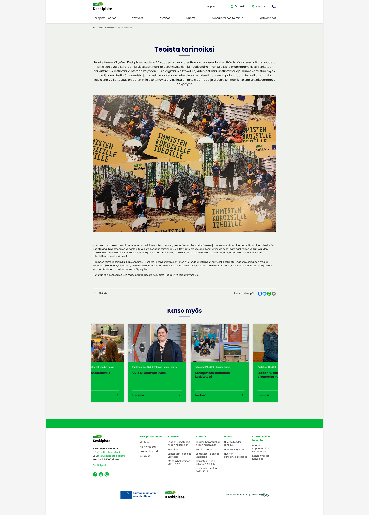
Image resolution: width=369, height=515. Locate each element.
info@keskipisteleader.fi (106, 452)
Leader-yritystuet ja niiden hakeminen (179, 444)
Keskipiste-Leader (104, 18)
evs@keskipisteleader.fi (111, 455)
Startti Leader (175, 449)
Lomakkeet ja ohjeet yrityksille (179, 455)
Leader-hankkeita (150, 451)
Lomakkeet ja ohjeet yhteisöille (207, 455)
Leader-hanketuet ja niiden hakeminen (208, 444)
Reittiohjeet (99, 465)
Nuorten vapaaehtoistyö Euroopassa (261, 448)
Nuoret (190, 18)
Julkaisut (145, 456)
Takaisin (102, 293)
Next (286, 363)
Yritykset (137, 18)
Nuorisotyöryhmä (234, 449)
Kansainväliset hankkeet (260, 457)
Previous (82, 363)
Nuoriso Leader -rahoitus (233, 444)
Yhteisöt (164, 18)
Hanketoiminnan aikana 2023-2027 (206, 463)
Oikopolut (210, 6)
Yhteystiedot (268, 18)
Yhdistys (144, 442)
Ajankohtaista (148, 446)
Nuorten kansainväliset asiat (235, 455)
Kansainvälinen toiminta (227, 18)
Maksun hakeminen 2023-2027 (179, 463)
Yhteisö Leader (204, 449)
